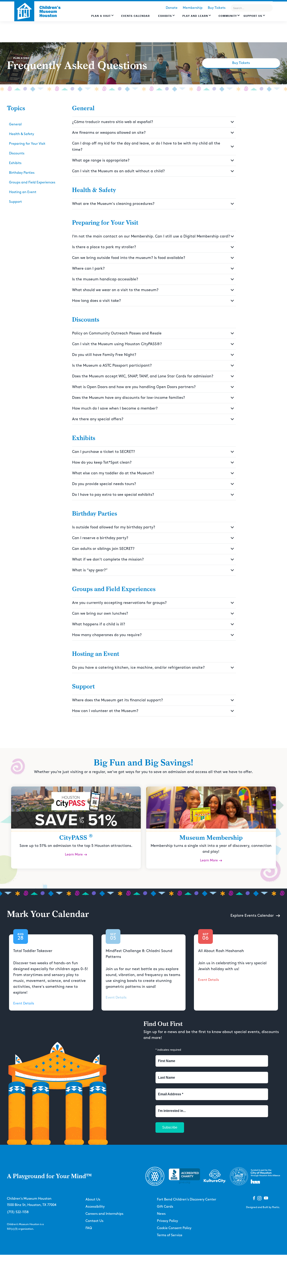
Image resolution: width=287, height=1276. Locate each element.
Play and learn (195, 16)
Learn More (74, 854)
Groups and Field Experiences (32, 182)
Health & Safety (21, 134)
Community (228, 16)
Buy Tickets (216, 7)
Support (15, 201)
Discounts (16, 153)
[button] (102, 18)
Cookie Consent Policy (174, 1228)
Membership (193, 7)
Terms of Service (169, 1235)
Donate (172, 7)
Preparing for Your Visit (27, 143)
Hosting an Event (22, 192)
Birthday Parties (21, 172)
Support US (253, 16)
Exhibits (165, 16)
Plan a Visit (101, 16)
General (15, 124)
